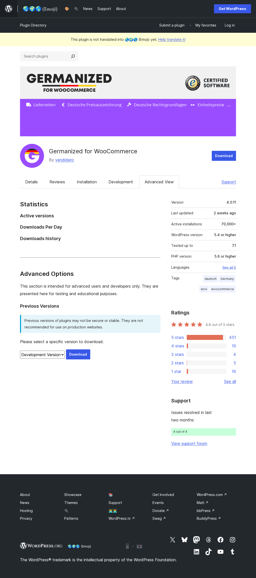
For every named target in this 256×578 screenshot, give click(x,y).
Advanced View (159, 181)
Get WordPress (232, 9)
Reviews (57, 181)
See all (230, 381)
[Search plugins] (73, 56)
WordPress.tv (121, 518)
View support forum (189, 443)
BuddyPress (209, 518)
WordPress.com (212, 494)
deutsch (210, 279)
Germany (227, 279)
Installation (87, 181)
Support (229, 181)
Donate (160, 510)
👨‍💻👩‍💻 (112, 510)
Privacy (26, 518)
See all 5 (229, 267)
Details (31, 181)
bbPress (206, 510)
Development (120, 181)
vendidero (64, 159)
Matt (202, 502)
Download (224, 156)
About (25, 494)
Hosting (26, 510)
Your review (182, 381)
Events (158, 502)
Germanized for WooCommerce (93, 151)
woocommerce (222, 289)
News (24, 502)
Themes (71, 502)
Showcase (73, 494)
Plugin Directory (33, 25)
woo (204, 289)
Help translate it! (172, 39)
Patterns (71, 518)
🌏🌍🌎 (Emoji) (79, 546)
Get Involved (163, 494)
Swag (159, 518)
